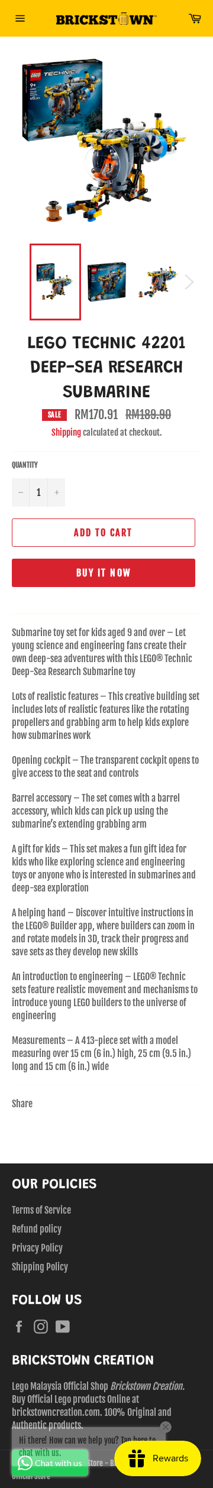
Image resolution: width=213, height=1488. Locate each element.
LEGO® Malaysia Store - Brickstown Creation (103, 1463)
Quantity (25, 465)
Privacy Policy (37, 1248)
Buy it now (103, 573)
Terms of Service (41, 1210)
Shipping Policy (40, 1267)
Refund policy (37, 1229)
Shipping (66, 432)
